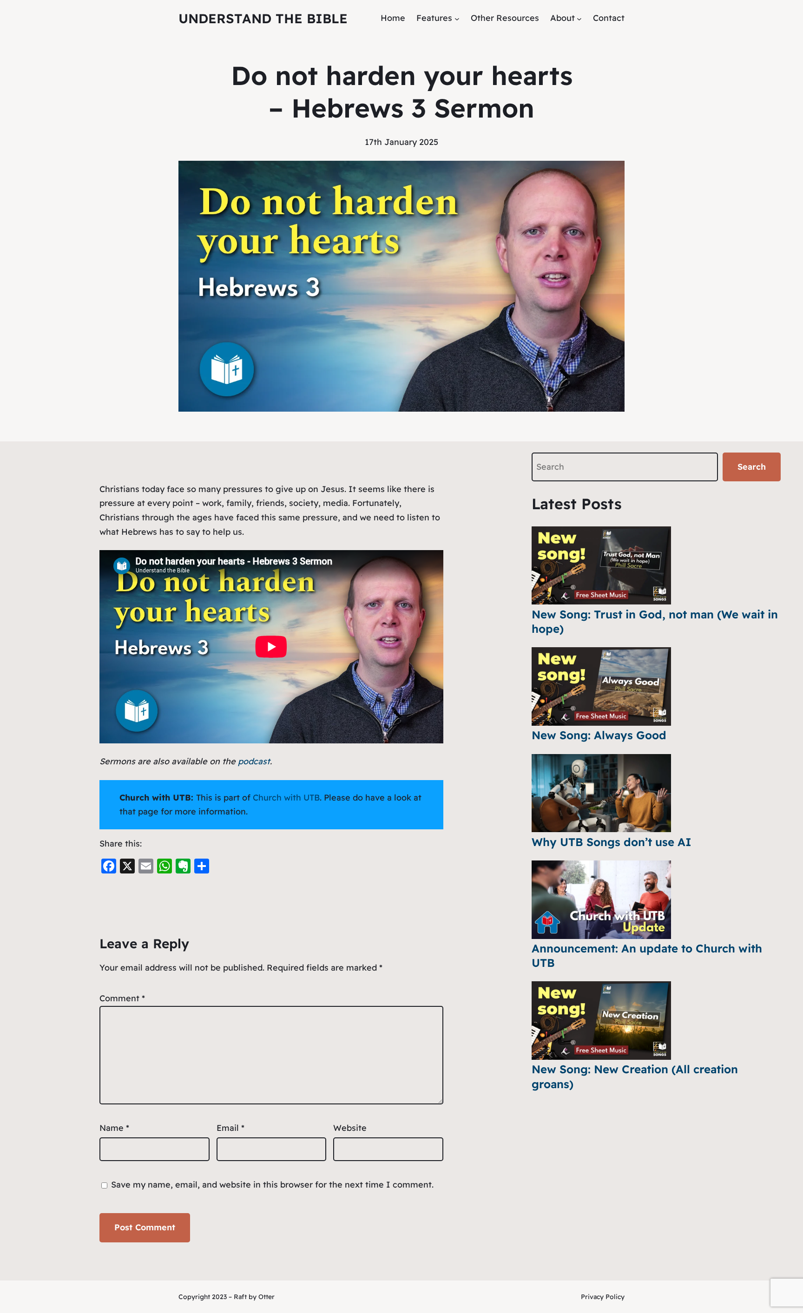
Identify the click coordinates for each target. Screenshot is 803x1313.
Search (751, 466)
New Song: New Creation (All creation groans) (635, 1076)
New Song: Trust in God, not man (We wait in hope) (655, 621)
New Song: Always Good (599, 735)
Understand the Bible (263, 18)
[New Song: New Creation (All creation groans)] (601, 1020)
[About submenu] (579, 18)
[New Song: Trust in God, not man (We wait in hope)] (601, 565)
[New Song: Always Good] (601, 686)
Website (350, 1128)
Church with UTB (286, 797)
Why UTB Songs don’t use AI (611, 842)
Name (114, 1128)
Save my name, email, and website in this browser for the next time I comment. (272, 1184)
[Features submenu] (457, 18)
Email (230, 1128)
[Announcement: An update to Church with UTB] (601, 899)
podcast (254, 761)
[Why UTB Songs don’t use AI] (601, 793)
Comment (122, 998)
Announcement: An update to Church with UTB (647, 955)
